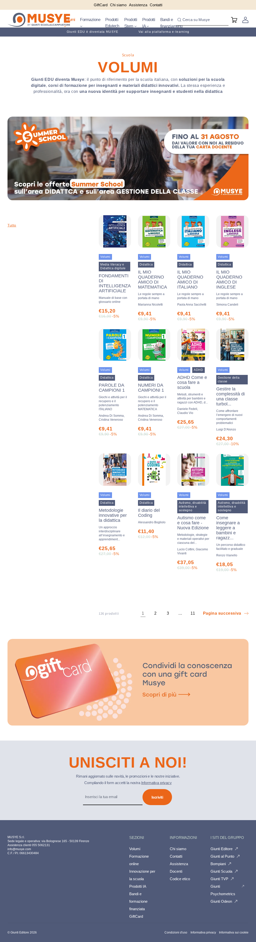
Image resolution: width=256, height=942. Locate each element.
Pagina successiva (222, 613)
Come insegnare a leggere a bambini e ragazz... (230, 533)
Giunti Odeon (221, 901)
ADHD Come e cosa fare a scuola (192, 389)
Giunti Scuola (221, 871)
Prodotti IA (148, 23)
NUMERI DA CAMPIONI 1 (152, 397)
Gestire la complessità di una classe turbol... (230, 405)
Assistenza (179, 864)
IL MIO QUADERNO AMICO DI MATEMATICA (152, 285)
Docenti (176, 871)
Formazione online (139, 860)
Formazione (90, 19)
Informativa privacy (156, 783)
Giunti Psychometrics (222, 890)
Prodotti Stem (130, 23)
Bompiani (218, 864)
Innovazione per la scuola (142, 875)
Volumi (69, 19)
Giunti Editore (221, 849)
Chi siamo (178, 849)
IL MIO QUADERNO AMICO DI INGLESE (229, 285)
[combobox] (202, 20)
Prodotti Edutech (112, 23)
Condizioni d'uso (175, 932)
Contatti (176, 856)
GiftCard (136, 916)
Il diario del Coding (149, 513)
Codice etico (180, 879)
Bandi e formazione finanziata (138, 901)
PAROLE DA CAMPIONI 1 (113, 397)
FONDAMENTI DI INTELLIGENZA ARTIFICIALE (114, 288)
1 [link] (143, 613)
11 (192, 613)
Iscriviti (157, 797)
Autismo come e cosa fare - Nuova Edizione (193, 530)
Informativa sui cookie (233, 932)
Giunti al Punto (222, 856)
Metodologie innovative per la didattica (113, 524)
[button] (69, 23)
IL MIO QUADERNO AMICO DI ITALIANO (190, 285)
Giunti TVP (219, 879)
